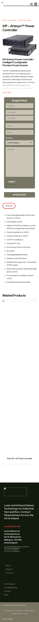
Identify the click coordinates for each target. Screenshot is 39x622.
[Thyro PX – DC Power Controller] (19, 378)
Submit (11, 182)
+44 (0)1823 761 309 (12, 526)
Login (25, 613)
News (6, 595)
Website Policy (29, 610)
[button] (31, 4)
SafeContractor (8, 551)
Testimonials (9, 584)
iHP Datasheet (19, 195)
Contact (9, 573)
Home (4, 20)
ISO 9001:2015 (8, 549)
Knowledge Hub (10, 587)
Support (9, 569)
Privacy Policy (9, 610)
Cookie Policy (19, 610)
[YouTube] (8, 555)
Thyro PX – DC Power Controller (19, 458)
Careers (7, 591)
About (8, 565)
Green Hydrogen (25, 20)
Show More (6, 92)
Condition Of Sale (17, 613)
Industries (12, 20)
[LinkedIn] (5, 555)
